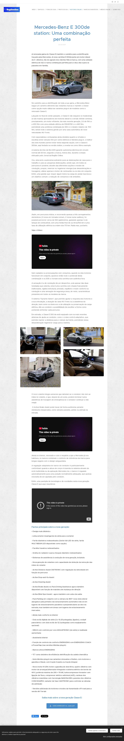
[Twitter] (115, 1)
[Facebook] (112, 1)
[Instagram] (118, 1)
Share (36, 716)
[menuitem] (34, 9)
